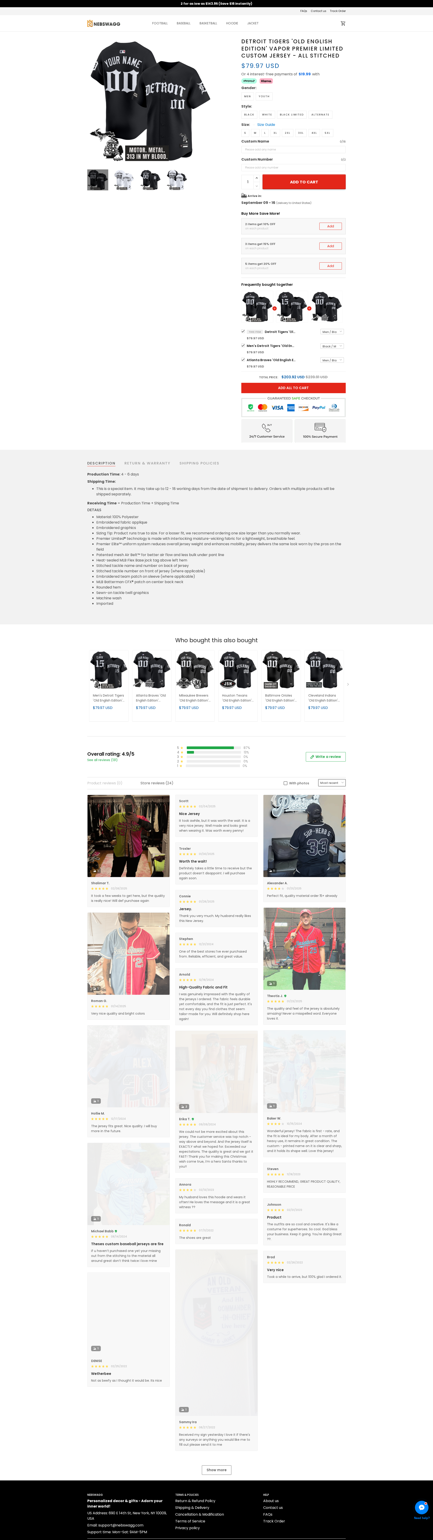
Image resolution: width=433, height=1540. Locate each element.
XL (275, 133)
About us (271, 1500)
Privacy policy (187, 1528)
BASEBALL (184, 23)
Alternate (320, 114)
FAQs (303, 11)
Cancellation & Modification (199, 1514)
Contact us (318, 11)
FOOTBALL (160, 23)
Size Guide (266, 124)
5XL (327, 133)
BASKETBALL (208, 23)
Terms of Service (190, 1521)
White (267, 114)
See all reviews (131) (102, 760)
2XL (287, 133)
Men (247, 96)
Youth (264, 96)
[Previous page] (90, 101)
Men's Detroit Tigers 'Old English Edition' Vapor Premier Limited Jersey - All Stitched (271, 346)
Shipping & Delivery (192, 1507)
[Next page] (210, 101)
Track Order (338, 11)
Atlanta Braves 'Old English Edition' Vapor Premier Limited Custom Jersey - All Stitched (271, 360)
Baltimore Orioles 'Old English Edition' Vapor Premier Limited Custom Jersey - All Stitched (281, 698)
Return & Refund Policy (195, 1500)
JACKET (253, 23)
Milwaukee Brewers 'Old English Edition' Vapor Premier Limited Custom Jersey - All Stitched (194, 698)
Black (249, 114)
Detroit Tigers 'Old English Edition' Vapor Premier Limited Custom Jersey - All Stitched (280, 332)
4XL (314, 133)
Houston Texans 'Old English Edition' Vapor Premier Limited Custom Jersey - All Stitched (237, 698)
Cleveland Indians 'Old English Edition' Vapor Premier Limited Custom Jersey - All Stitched (324, 698)
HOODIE (232, 23)
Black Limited (292, 114)
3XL (301, 133)
